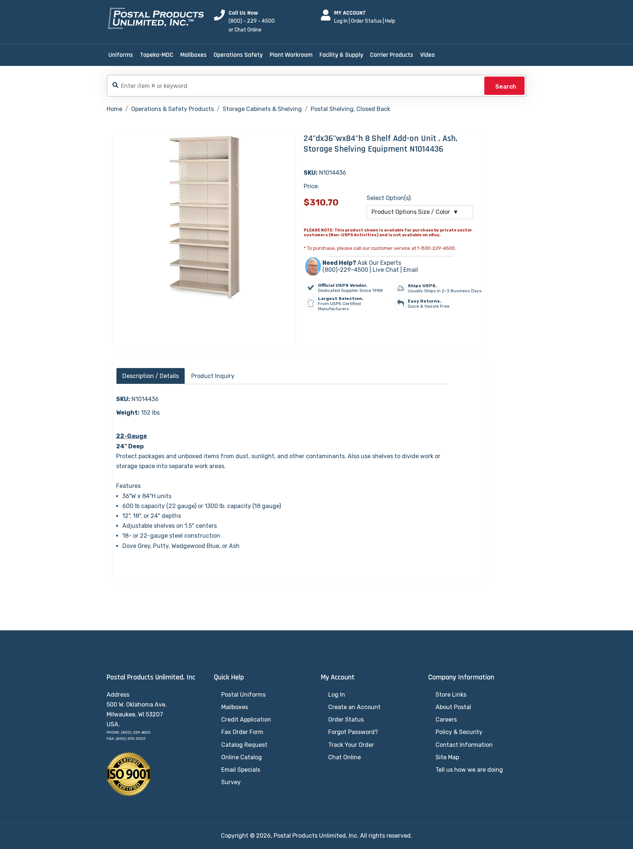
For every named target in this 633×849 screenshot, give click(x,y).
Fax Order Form (242, 731)
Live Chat (386, 269)
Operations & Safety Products (172, 108)
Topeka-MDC (156, 55)
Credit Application (246, 719)
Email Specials (240, 769)
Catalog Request (244, 744)
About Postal (453, 707)
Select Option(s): (389, 197)
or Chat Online (245, 30)
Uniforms (120, 55)
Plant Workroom (291, 55)
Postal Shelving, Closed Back (350, 108)
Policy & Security (459, 731)
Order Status (366, 21)
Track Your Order (351, 744)
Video (427, 55)
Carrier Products (391, 55)
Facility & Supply (341, 55)
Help (390, 21)
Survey (231, 782)
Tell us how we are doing (469, 769)
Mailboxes (193, 55)
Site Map (447, 757)
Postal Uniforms (243, 694)
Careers (446, 719)
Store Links (451, 694)
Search (505, 86)
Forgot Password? (353, 731)
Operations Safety (238, 55)
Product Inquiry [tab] (212, 375)
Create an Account (354, 707)
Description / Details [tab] (150, 375)
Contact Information (464, 744)
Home (114, 108)
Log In (341, 21)
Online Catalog (241, 757)
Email (410, 269)
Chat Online (344, 757)
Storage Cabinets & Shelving (262, 108)
